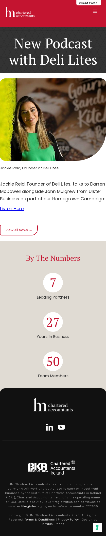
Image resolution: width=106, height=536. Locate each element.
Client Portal (89, 3)
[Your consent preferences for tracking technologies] (97, 527)
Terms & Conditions (40, 520)
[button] (95, 11)
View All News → (18, 230)
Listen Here (12, 208)
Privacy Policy (68, 520)
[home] (20, 12)
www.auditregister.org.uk (27, 506)
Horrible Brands (53, 524)
